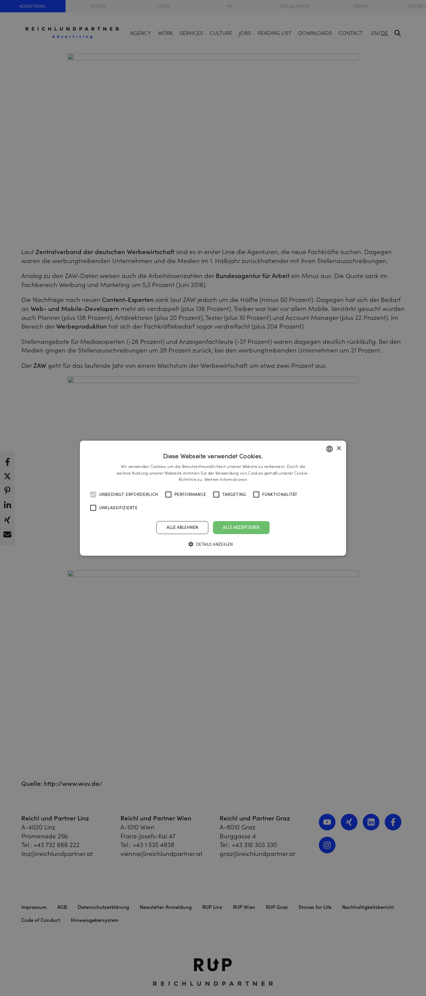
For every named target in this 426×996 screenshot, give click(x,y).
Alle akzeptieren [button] (241, 527)
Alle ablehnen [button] (182, 527)
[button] (213, 544)
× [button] (338, 448)
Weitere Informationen (225, 479)
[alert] (213, 498)
